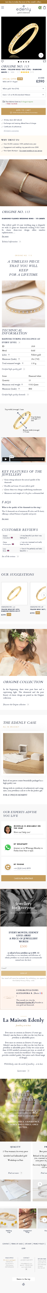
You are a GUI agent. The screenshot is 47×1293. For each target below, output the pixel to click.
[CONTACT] (39, 7)
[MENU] (3, 7)
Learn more (21, 1071)
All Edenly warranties (11, 131)
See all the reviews (8, 556)
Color (4, 355)
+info (32, 980)
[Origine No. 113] (23, 38)
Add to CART (25, 111)
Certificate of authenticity (12, 127)
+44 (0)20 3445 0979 (22, 868)
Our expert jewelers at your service (30, 151)
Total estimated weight (11, 363)
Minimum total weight (12, 384)
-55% (20, 79)
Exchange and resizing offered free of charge (20, 123)
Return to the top (23, 1279)
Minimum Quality (9, 359)
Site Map (28, 1244)
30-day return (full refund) (13, 120)
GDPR (23, 1248)
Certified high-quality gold (11, 369)
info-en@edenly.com (26, 1263)
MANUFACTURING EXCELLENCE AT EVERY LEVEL (21, 340)
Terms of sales (17, 1244)
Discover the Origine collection (14, 704)
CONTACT (6, 1244)
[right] (40, 55)
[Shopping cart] (44, 7)
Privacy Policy (38, 1244)
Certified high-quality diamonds (13, 394)
